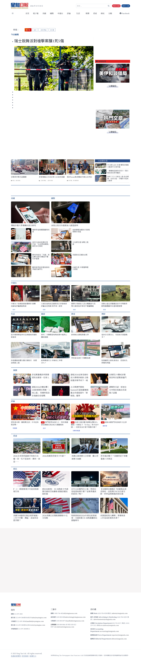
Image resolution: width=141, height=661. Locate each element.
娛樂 (87, 13)
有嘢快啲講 (76, 431)
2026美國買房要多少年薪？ (54, 455)
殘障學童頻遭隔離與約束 (40, 230)
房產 (95, 13)
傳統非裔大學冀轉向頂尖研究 (23, 225)
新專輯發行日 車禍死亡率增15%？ (51, 361)
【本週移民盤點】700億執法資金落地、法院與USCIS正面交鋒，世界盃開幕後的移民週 (113, 491)
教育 (73, 313)
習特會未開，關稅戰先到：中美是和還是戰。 (25, 423)
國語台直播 (125, 6)
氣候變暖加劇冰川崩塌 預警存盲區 (81, 230)
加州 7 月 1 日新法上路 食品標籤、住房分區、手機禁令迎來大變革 (118, 178)
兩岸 (14, 310)
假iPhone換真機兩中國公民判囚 (79, 177)
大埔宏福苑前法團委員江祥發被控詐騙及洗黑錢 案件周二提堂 (54, 304)
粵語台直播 (116, 6)
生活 (13, 313)
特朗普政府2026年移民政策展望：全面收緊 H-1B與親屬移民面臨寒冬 (84, 517)
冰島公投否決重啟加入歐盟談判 (64, 225)
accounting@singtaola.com (109, 631)
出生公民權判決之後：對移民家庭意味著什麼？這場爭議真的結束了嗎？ (83, 491)
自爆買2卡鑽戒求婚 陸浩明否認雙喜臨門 (117, 376)
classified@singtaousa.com (74, 621)
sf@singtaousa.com (70, 613)
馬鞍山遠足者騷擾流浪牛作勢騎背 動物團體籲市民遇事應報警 (114, 304)
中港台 (60, 13)
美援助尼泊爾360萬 (79, 255)
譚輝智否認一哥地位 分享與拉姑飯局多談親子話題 (117, 390)
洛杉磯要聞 (76, 180)
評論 (13, 401)
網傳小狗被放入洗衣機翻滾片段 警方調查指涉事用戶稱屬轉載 (83, 304)
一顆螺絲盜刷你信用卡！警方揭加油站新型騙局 (117, 172)
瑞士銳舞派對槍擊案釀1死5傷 (39, 41)
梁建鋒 (15, 428)
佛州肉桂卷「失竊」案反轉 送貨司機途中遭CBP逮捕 (40, 256)
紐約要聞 (18, 180)
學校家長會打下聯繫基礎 (80, 358)
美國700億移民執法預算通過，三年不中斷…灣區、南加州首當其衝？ (26, 517)
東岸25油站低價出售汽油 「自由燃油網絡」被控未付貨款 (40, 244)
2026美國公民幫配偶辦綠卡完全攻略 (55, 516)
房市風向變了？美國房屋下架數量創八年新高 (114, 457)
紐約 (13, 180)
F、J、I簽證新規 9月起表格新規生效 (26, 490)
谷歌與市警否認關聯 (18, 177)
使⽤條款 (25, 656)
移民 (102, 13)
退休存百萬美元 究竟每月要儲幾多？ (114, 335)
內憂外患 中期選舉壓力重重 (80, 268)
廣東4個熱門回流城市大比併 (114, 422)
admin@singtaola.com (120, 613)
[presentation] (53, 68)
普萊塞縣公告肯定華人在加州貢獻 (52, 177)
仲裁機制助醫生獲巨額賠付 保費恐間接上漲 (24, 361)
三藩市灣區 (43, 180)
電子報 (35, 13)
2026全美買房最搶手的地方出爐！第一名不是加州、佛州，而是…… (26, 458)
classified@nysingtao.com (35, 621)
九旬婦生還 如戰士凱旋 (80, 243)
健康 (43, 313)
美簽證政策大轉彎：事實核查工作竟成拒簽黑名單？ (112, 516)
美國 (44, 13)
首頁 (27, 13)
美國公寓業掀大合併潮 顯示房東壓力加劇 (84, 457)
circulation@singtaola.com (109, 625)
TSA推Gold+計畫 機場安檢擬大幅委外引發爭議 (118, 166)
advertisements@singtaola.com (104, 619)
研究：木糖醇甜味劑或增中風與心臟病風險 (54, 335)
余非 (44, 428)
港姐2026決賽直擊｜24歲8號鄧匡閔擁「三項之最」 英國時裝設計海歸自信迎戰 (41, 391)
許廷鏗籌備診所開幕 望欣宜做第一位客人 (40, 376)
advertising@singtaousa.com (75, 617)
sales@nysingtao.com (39, 617)
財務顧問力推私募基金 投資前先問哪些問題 (114, 361)
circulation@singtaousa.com (64, 627)
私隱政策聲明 (16, 656)
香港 (44, 310)
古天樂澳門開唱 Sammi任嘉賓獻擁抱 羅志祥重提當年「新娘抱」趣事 (79, 391)
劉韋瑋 (105, 426)
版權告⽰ (33, 656)
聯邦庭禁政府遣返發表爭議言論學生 (40, 268)
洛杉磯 (70, 180)
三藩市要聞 (50, 180)
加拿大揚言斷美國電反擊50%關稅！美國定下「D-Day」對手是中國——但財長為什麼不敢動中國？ (85, 424)
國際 (52, 13)
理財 (103, 313)
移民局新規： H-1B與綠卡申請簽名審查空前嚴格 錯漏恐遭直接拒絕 (55, 491)
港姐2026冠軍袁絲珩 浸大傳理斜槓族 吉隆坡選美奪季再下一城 (79, 377)
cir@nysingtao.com (38, 625)
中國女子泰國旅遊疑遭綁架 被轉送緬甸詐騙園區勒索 (23, 304)
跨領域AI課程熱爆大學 (80, 334)
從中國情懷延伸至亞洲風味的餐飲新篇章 (24, 335)
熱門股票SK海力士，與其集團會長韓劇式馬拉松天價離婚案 (54, 423)
